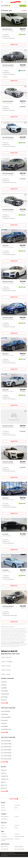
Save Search (23, 5)
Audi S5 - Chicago (6, 666)
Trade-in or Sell (17, 805)
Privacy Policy (17, 834)
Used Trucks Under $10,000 (19, 849)
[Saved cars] (25, 2)
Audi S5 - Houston (6, 670)
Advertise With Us (4, 818)
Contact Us (16, 816)
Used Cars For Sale (4, 846)
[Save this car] (25, 14)
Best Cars (16, 807)
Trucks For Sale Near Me (19, 846)
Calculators (3, 825)
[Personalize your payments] (25, 31)
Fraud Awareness (4, 836)
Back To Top (13, 799)
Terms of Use (3, 834)
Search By (2, 805)
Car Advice (3, 807)
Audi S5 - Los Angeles (7, 661)
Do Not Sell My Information (19, 836)
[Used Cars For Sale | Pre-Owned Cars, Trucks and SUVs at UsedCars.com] (15, 2)
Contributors (17, 825)
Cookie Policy (17, 838)
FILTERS (6, 5)
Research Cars (3, 810)
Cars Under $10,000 (4, 849)
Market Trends (3, 827)
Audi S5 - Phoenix (6, 674)
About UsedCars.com (4, 816)
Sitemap (16, 827)
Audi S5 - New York (6, 657)
